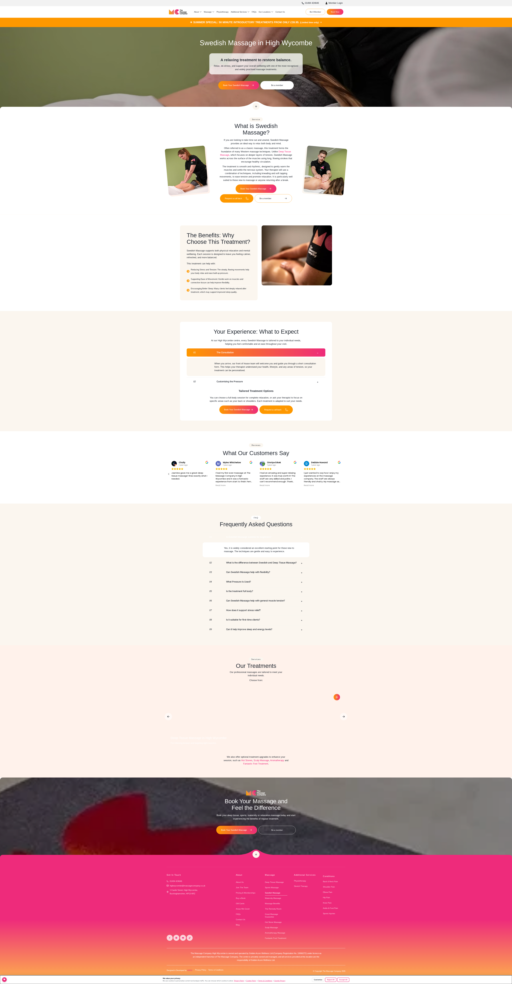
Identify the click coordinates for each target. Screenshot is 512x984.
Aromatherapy (277, 760)
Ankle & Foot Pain (330, 908)
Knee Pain (327, 903)
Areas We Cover (243, 909)
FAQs (238, 914)
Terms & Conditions (215, 970)
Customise (318, 980)
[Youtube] (183, 938)
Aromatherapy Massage (275, 933)
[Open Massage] (213, 12)
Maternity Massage (273, 898)
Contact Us (240, 919)
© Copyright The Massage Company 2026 (329, 971)
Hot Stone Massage (273, 922)
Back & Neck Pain (330, 881)
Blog (238, 925)
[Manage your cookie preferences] (4, 979)
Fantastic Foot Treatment (255, 763)
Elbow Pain (327, 892)
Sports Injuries (329, 913)
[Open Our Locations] (272, 12)
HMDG (189, 970)
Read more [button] (265, 485)
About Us (240, 882)
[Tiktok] (190, 938)
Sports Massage (272, 887)
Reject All (330, 980)
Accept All (343, 980)
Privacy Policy (200, 970)
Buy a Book (240, 898)
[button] (343, 474)
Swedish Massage (272, 893)
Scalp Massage (261, 760)
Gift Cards (240, 903)
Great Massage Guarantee (271, 915)
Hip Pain (326, 897)
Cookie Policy (251, 981)
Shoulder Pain (329, 887)
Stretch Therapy (301, 886)
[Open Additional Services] (248, 12)
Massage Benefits (272, 903)
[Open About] (201, 12)
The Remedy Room (273, 909)
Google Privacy (279, 981)
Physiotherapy (300, 881)
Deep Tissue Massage (274, 882)
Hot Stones (246, 760)
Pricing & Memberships (245, 893)
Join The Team (242, 887)
